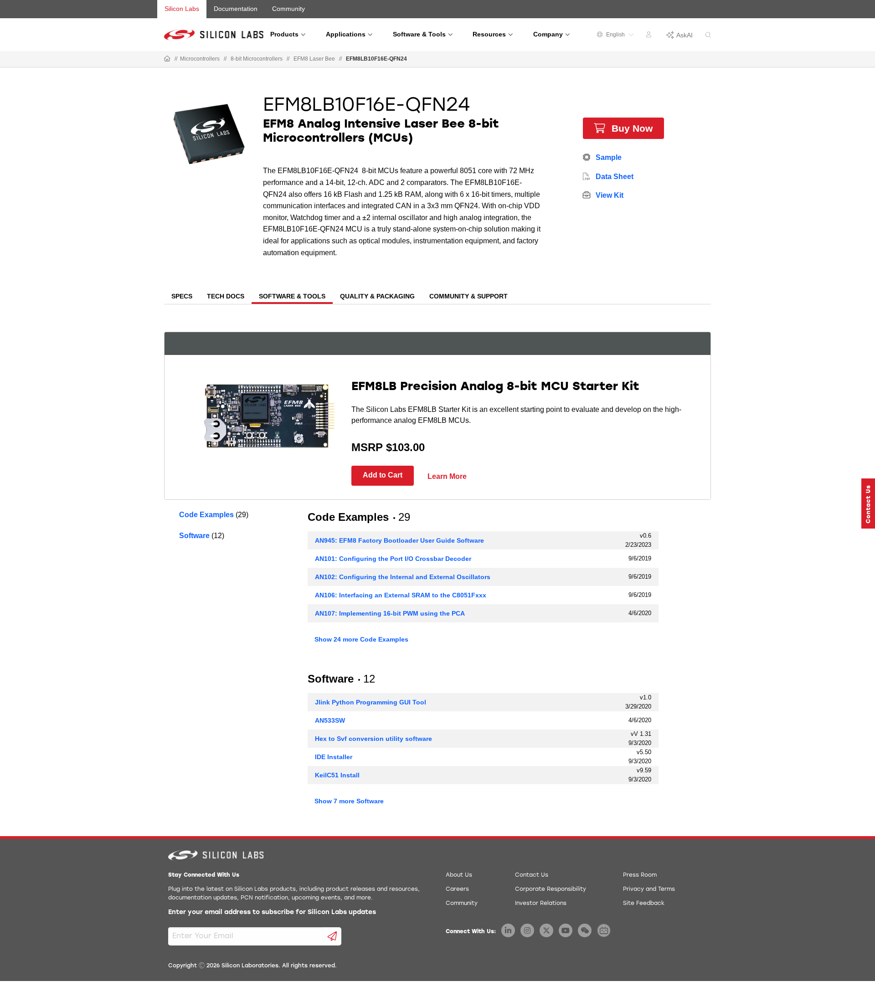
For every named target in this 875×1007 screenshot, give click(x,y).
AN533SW (330, 720)
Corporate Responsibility (550, 889)
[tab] (182, 297)
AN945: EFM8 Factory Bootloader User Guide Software (399, 540)
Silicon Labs (182, 8)
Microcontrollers (200, 59)
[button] (868, 503)
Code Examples (206, 515)
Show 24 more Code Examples (361, 639)
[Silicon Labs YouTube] (565, 930)
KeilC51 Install (337, 775)
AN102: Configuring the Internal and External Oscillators (402, 577)
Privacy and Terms (649, 889)
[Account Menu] (650, 36)
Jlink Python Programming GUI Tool (370, 702)
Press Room (640, 875)
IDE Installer (333, 756)
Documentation (235, 8)
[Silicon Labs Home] (167, 59)
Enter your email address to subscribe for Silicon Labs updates (272, 912)
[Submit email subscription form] (332, 936)
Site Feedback (643, 903)
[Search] (708, 35)
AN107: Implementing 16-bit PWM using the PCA (390, 613)
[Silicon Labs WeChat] (585, 930)
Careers (457, 889)
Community (288, 8)
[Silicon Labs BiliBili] (604, 930)
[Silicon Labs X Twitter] (546, 930)
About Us (459, 875)
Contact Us (531, 875)
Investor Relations (540, 903)
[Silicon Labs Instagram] (527, 930)
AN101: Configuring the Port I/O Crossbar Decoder (393, 558)
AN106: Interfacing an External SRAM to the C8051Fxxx (400, 595)
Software (194, 535)
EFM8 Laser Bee (314, 59)
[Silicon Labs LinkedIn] (508, 930)
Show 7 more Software (349, 801)
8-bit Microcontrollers (257, 59)
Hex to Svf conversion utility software (373, 738)
